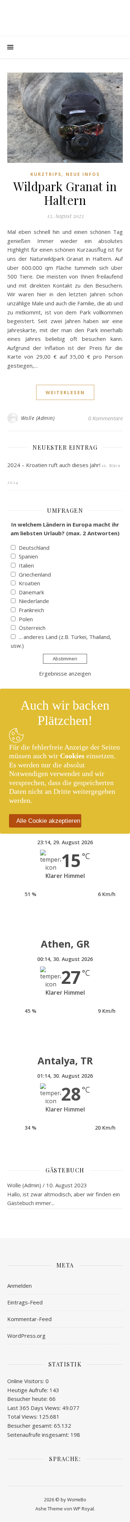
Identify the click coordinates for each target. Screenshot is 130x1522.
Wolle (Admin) (38, 417)
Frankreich (31, 610)
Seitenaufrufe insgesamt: (38, 1434)
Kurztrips (45, 174)
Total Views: (23, 1416)
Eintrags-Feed (25, 1302)
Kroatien (29, 583)
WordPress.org (26, 1335)
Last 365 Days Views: (34, 1407)
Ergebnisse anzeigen (65, 673)
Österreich (32, 627)
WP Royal (83, 1508)
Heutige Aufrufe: (28, 1390)
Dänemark (31, 592)
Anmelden (19, 1285)
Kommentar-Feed (29, 1319)
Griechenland (35, 574)
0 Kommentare (105, 418)
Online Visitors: (26, 1381)
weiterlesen (65, 392)
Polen (26, 619)
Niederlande (34, 601)
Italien (26, 565)
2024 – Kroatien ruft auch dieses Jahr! (53, 465)
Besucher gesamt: (30, 1425)
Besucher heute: (28, 1398)
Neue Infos (83, 174)
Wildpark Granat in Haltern (65, 193)
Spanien (28, 556)
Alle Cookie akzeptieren (48, 820)
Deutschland (34, 547)
